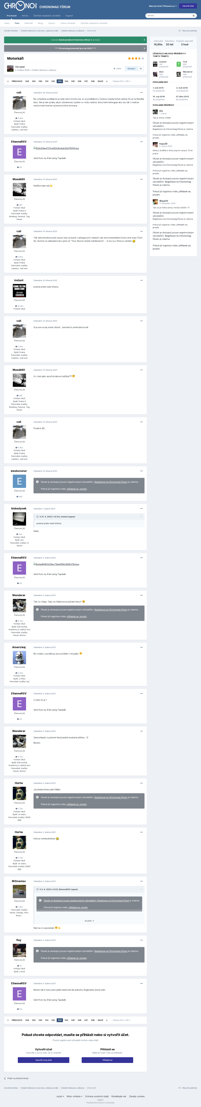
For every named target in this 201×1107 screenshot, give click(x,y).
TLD (185, 62)
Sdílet (118, 68)
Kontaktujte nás (119, 1096)
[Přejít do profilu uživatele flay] (19, 950)
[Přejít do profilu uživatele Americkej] (19, 657)
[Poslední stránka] (107, 81)
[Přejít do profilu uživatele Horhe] (19, 793)
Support (69, 15)
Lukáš (22, 67)
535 (73, 81)
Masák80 (19, 179)
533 (60, 81)
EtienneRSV (18, 141)
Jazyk (59, 1096)
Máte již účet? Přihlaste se (162, 6)
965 (20, 496)
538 (92, 81)
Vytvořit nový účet (43, 1060)
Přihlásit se (107, 1060)
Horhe (19, 783)
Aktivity (25, 15)
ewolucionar (19, 470)
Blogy (40, 23)
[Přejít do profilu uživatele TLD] (179, 64)
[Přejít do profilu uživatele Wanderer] (19, 605)
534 (66, 81)
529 (33, 81)
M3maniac (19, 881)
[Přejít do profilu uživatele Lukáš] (10, 68)
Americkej (19, 647)
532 (53, 81)
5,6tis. (20, 118)
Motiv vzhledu (74, 1096)
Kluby (7, 23)
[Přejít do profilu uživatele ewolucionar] (19, 481)
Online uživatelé (68, 23)
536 (79, 81)
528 (27, 81)
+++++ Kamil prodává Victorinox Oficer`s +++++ (75, 40)
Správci (51, 23)
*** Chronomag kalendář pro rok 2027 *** (75, 48)
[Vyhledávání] (193, 15)
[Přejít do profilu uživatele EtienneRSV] (19, 152)
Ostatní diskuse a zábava (44, 70)
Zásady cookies (137, 1096)
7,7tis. (20, 808)
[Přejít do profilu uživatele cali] (19, 103)
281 (20, 205)
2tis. (20, 534)
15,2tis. (20, 306)
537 (86, 81)
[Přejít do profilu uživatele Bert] (155, 74)
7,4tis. (20, 907)
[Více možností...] (141, 92)
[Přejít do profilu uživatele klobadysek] (19, 519)
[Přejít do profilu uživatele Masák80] (19, 189)
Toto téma (181, 15)
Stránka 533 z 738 (121, 81)
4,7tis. (20, 621)
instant (18, 280)
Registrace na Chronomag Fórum (110, 482)
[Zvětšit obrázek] (56, 148)
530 (40, 81)
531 (46, 81)
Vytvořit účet (188, 6)
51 (20, 966)
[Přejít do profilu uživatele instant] (19, 290)
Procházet (11, 15)
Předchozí (17, 81)
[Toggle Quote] (37, 516)
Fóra (17, 23)
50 (20, 167)
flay (18, 940)
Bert (161, 72)
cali (18, 92)
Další (100, 81)
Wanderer (18, 595)
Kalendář (29, 23)
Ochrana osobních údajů (97, 1096)
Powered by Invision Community (100, 1103)
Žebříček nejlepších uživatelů (94, 23)
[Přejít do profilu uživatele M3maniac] (19, 891)
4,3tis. (20, 673)
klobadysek (18, 508)
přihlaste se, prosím (77, 489)
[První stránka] (8, 81)
